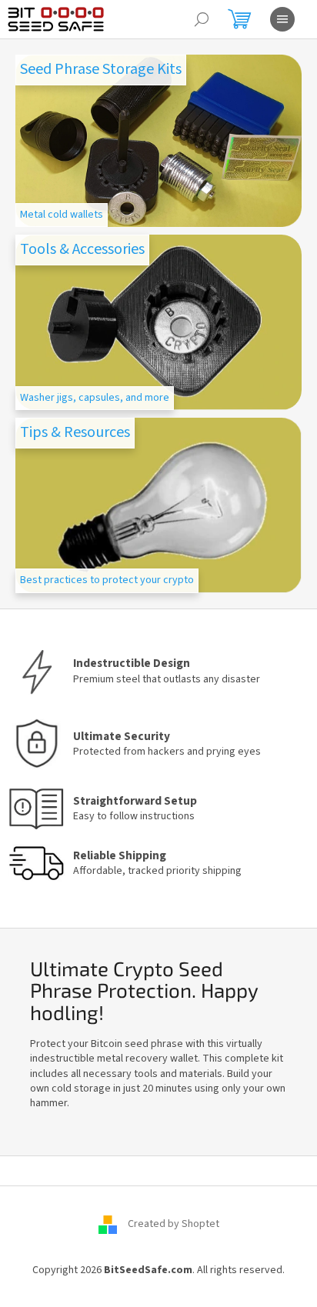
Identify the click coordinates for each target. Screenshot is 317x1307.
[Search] (201, 19)
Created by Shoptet (173, 1224)
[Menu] (282, 19)
